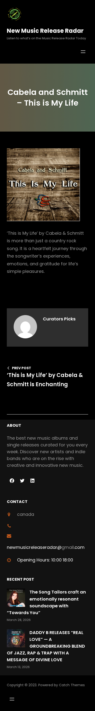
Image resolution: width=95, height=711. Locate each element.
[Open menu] (83, 52)
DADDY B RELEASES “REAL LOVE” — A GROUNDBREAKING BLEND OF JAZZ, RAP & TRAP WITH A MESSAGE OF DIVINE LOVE (46, 646)
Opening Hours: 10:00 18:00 (45, 560)
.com (79, 547)
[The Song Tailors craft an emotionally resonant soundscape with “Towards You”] (16, 599)
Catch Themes (72, 685)
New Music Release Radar (45, 31)
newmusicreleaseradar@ (34, 547)
